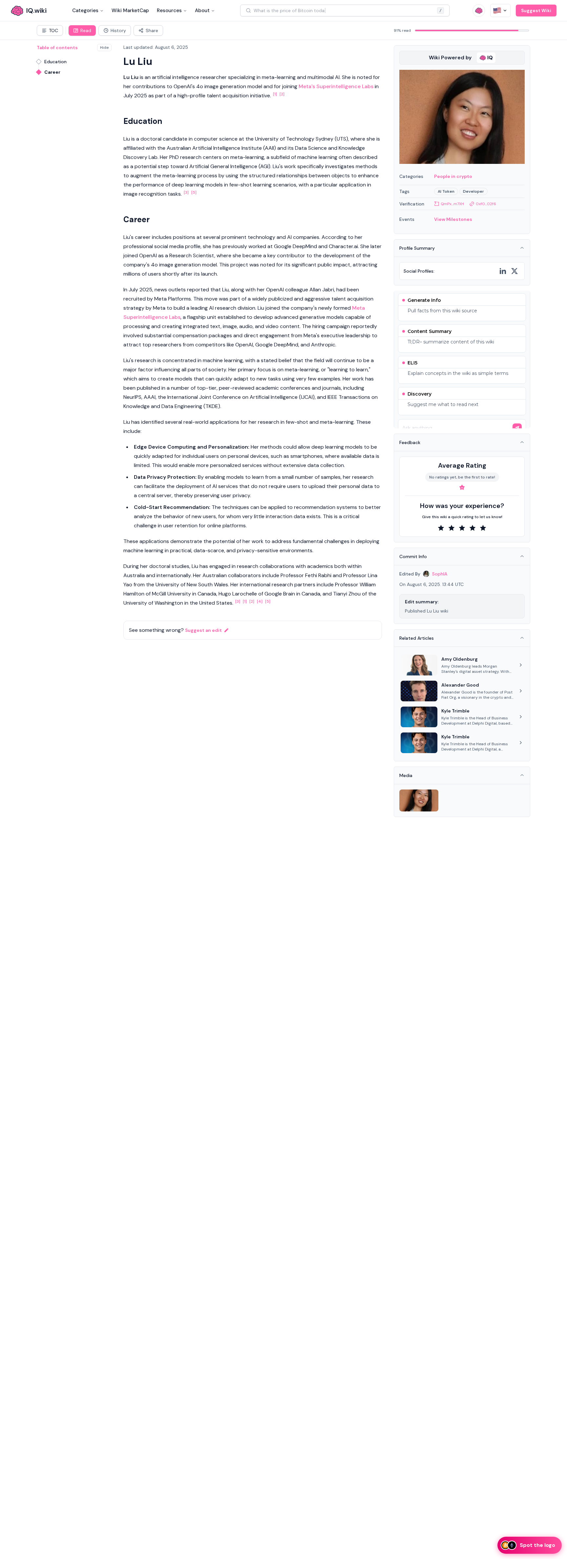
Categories (85, 10)
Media (405, 775)
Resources (169, 10)
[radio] (441, 528)
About (202, 10)
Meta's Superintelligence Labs (336, 86)
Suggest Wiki (536, 10)
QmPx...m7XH (452, 203)
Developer (473, 191)
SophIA (439, 574)
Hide (104, 47)
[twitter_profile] (514, 271)
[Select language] (500, 10)
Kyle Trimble (455, 711)
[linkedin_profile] (503, 271)
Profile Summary (417, 248)
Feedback (409, 442)
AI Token (446, 191)
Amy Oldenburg (459, 659)
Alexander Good (460, 685)
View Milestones (453, 219)
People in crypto (453, 176)
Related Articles (416, 638)
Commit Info (413, 556)
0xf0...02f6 (486, 203)
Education (55, 62)
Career (52, 72)
